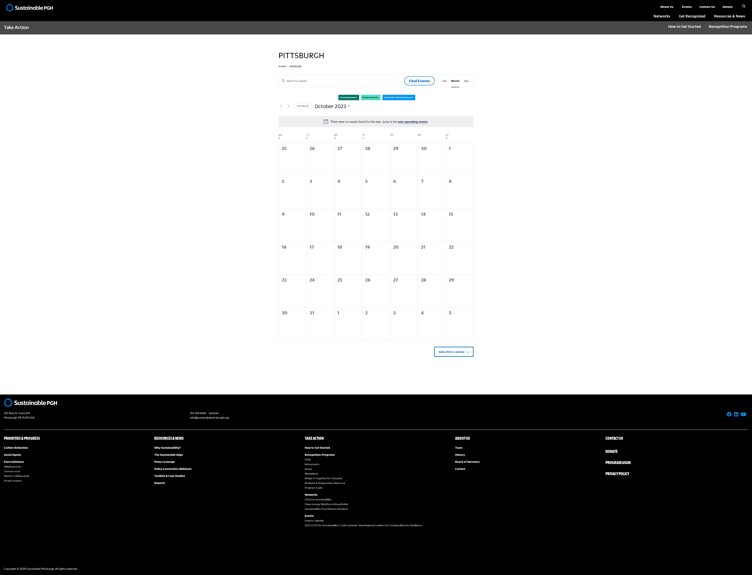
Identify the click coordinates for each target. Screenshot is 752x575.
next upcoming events (413, 122)
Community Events (348, 97)
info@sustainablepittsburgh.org (209, 417)
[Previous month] (280, 106)
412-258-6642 (198, 413)
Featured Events (370, 97)
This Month (303, 105)
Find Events (419, 81)
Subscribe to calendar (452, 351)
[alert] (376, 121)
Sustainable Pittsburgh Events (398, 97)
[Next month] (288, 106)
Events (282, 66)
